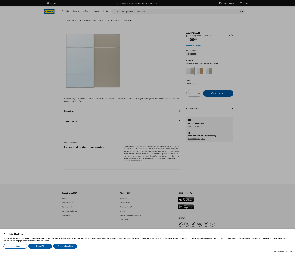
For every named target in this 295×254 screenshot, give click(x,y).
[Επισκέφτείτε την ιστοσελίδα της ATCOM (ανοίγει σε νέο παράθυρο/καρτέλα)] (282, 251)
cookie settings (14, 246)
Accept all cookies (65, 246)
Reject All (40, 246)
